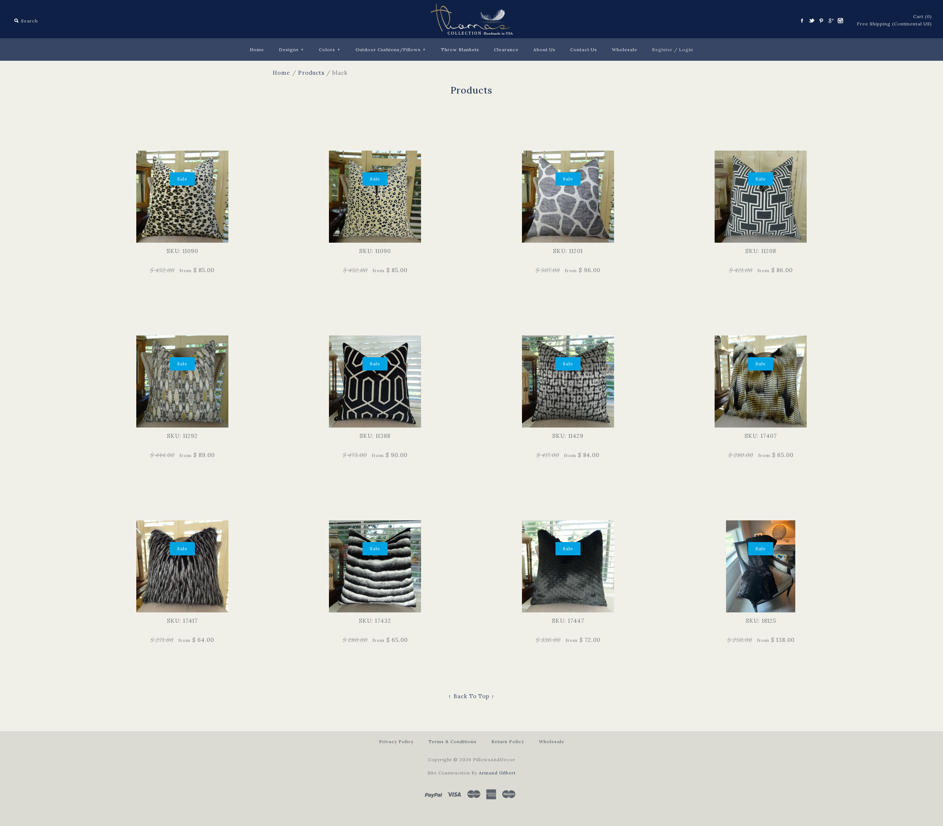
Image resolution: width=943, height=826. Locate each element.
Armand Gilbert (497, 773)
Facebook (802, 21)
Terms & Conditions (452, 741)
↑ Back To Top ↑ (471, 696)
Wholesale (624, 49)
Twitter (811, 21)
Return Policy (507, 741)
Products (311, 72)
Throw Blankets (460, 49)
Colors (329, 49)
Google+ (831, 21)
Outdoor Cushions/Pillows (390, 49)
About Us (544, 49)
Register (662, 49)
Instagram (840, 21)
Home (257, 49)
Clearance (506, 49)
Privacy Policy (396, 741)
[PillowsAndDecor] (471, 7)
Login (686, 49)
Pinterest (821, 21)
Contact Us (583, 49)
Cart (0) (922, 16)
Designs (291, 49)
